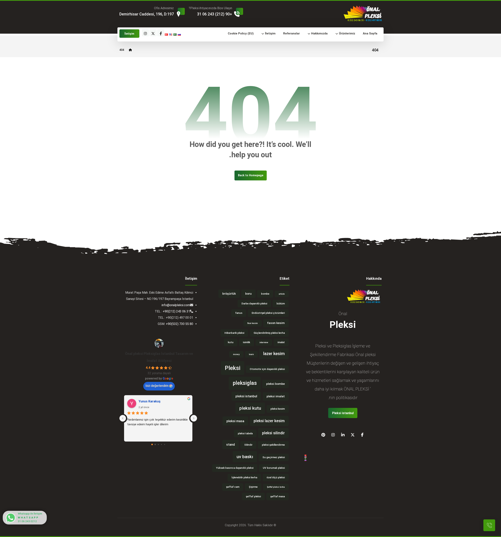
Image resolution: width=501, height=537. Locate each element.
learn (251, 354)
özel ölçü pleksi (276, 477)
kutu (230, 342)
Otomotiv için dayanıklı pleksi (267, 369)
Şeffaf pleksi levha (276, 487)
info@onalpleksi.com (176, 305)
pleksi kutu (250, 408)
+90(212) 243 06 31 (176, 311)
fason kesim (276, 323)
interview (264, 342)
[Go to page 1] (155, 444)
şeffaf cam (232, 486)
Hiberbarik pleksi (234, 332)
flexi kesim (252, 323)
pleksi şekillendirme (273, 444)
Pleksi (232, 368)
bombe (265, 293)
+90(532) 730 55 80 (179, 324)
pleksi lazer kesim (269, 421)
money (236, 354)
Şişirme (253, 486)
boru (248, 293)
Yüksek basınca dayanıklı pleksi (234, 467)
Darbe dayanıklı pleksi (254, 303)
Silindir (248, 444)
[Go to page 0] (152, 444)
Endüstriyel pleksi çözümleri (268, 312)
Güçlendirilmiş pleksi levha (269, 332)
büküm (281, 303)
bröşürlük (229, 293)
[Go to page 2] (158, 444)
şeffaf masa (277, 496)
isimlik (246, 342)
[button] (160, 32)
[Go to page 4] (164, 444)
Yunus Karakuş (149, 401)
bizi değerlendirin (157, 386)
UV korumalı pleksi (274, 467)
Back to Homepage (250, 175)
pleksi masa (235, 421)
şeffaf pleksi (253, 496)
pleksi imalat (276, 396)
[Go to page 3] (161, 444)
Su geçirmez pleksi (273, 457)
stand (230, 444)
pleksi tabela (245, 433)
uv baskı (245, 456)
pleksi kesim (277, 408)
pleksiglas (245, 383)
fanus (238, 312)
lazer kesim (274, 353)
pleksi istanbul (246, 396)
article (282, 294)
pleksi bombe (275, 384)
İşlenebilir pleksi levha (244, 477)
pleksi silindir (273, 433)
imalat (281, 342)
